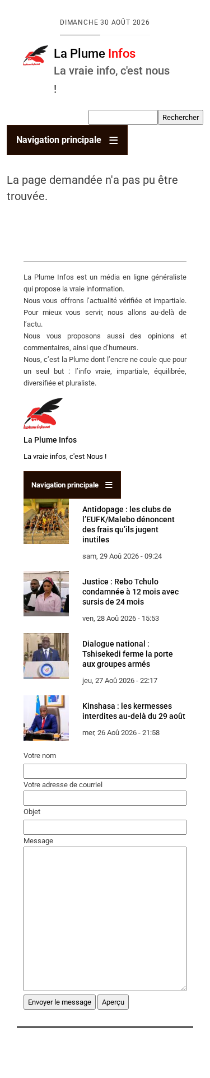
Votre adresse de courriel (63, 784)
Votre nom (40, 755)
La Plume (95, 53)
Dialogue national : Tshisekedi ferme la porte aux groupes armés (127, 653)
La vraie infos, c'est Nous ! (65, 456)
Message (38, 841)
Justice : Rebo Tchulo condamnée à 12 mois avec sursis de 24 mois (130, 591)
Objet (32, 811)
